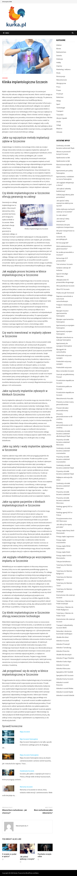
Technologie (60, 108)
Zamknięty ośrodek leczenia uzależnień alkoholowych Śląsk (63, 433)
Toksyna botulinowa (63, 561)
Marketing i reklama (63, 69)
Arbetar (59, 45)
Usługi (58, 125)
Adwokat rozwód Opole (64, 692)
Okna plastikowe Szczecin (65, 286)
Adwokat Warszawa (63, 668)
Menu (7, 33)
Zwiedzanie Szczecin (27, 771)
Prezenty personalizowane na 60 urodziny (64, 416)
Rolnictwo (59, 97)
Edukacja (59, 59)
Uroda (58, 121)
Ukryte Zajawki (61, 118)
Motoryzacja (60, 76)
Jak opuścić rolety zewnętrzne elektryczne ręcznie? (64, 203)
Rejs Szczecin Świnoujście (29, 739)
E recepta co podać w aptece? (9, 855)
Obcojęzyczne (61, 83)
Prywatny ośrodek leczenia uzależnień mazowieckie (63, 459)
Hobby (58, 62)
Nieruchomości (61, 80)
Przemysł (59, 94)
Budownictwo (61, 52)
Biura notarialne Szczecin (65, 371)
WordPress (29, 873)
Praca (58, 87)
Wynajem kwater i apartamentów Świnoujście (62, 313)
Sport (58, 104)
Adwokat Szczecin (62, 641)
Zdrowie (5, 78)
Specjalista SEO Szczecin (64, 675)
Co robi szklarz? (61, 215)
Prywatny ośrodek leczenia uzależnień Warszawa (63, 442)
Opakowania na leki (63, 157)
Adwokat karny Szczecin (64, 679)
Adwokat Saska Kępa (63, 661)
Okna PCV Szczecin (62, 289)
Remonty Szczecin (26, 787)
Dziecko (59, 55)
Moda (58, 73)
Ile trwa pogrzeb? (62, 243)
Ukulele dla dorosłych (63, 654)
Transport (59, 111)
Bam (36, 873)
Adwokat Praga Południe (65, 658)
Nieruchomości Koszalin (64, 398)
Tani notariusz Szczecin (64, 264)
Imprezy (59, 66)
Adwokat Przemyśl (63, 644)
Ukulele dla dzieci (62, 637)
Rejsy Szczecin (25, 732)
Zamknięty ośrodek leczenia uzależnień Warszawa (63, 485)
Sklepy (58, 101)
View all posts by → (22, 826)
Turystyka (59, 115)
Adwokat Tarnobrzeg (63, 647)
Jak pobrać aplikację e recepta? (27, 858)
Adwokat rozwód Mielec (64, 688)
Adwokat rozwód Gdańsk (65, 695)
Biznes (58, 48)
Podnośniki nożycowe (64, 367)
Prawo (58, 90)
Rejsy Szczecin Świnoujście (29, 755)
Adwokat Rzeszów (62, 651)
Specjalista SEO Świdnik (64, 672)
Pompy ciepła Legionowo (65, 536)
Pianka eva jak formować (65, 293)
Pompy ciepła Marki (63, 552)
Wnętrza (59, 128)
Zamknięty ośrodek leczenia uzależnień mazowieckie (63, 450)
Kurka (15, 873)
